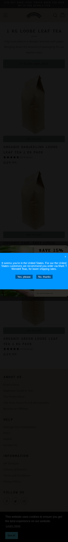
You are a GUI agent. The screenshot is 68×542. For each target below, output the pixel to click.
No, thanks (44, 276)
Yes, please (24, 276)
